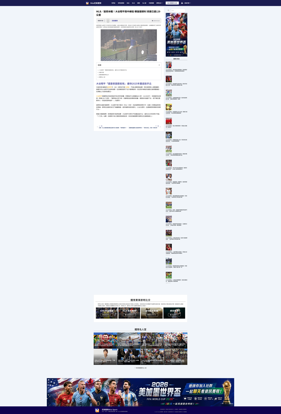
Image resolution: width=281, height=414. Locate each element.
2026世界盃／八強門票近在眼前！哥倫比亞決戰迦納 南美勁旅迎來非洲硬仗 (176, 252)
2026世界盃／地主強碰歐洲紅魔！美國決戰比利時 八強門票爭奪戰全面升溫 (176, 154)
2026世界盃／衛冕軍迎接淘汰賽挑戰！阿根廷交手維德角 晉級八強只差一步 (176, 266)
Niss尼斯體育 (95, 3)
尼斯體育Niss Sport (109, 409)
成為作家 (186, 3)
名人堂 (144, 3)
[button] (159, 3)
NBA (128, 3)
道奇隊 (109, 87)
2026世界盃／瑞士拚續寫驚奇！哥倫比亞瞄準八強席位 (176, 126)
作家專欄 (151, 3)
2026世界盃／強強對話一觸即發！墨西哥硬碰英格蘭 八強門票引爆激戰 (176, 182)
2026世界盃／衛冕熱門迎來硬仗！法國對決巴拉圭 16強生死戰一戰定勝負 (176, 224)
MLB (133, 3)
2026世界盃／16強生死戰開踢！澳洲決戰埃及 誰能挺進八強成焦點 (176, 280)
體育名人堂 (102, 77)
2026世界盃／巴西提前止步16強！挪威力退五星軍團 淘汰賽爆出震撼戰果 (176, 112)
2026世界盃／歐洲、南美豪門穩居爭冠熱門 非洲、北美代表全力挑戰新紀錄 (177, 210)
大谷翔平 (99, 96)
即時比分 (158, 3)
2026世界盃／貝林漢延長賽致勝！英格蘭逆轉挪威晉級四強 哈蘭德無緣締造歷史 (176, 70)
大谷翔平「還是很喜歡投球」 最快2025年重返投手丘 (113, 70)
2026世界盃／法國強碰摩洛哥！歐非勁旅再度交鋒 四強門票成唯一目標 (176, 98)
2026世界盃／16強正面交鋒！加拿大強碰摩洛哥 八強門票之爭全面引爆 (176, 238)
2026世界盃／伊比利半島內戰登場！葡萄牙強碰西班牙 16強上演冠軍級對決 (176, 168)
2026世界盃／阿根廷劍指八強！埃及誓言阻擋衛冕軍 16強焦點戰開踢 (176, 140)
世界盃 (113, 3)
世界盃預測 (121, 3)
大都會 (127, 87)
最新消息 (101, 72)
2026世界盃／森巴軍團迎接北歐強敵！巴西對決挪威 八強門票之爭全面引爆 (176, 196)
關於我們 (165, 411)
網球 (138, 3)
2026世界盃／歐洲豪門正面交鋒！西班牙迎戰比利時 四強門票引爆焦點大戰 (176, 84)
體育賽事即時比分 (104, 75)
